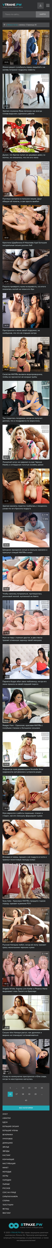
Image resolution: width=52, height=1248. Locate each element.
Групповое (8, 1139)
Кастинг (6, 1155)
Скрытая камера (10, 1196)
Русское (6, 1188)
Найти (43, 14)
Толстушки (8, 1205)
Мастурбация (9, 1163)
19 (29, 1094)
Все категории (26, 1108)
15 (42, 1088)
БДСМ (5, 1122)
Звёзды (6, 1151)
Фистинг (7, 1213)
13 (29, 1088)
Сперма (6, 1201)
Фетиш (6, 1209)
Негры (5, 1176)
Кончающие (8, 1159)
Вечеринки (8, 1135)
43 (26, 1100)
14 (35, 1088)
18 (23, 1094)
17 (17, 1094)
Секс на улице (9, 1192)
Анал (5, 1114)
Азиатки (7, 1118)
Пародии (7, 1180)
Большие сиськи (11, 1126)
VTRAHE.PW (15, 1232)
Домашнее (8, 1143)
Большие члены (10, 1130)
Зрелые (6, 1147)
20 (35, 1094)
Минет (5, 1168)
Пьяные (6, 1184)
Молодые (7, 1172)
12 (23, 1088)
